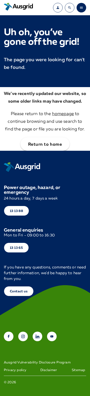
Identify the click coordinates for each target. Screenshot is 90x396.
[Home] (22, 167)
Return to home (45, 144)
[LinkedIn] (37, 336)
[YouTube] (52, 336)
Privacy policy (15, 370)
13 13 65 (16, 247)
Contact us (19, 291)
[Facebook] (8, 336)
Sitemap (78, 370)
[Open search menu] (69, 7)
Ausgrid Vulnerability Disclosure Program (37, 362)
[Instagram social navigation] (23, 336)
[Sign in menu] (58, 7)
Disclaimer (48, 370)
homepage (63, 113)
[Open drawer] (81, 7)
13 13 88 (16, 211)
